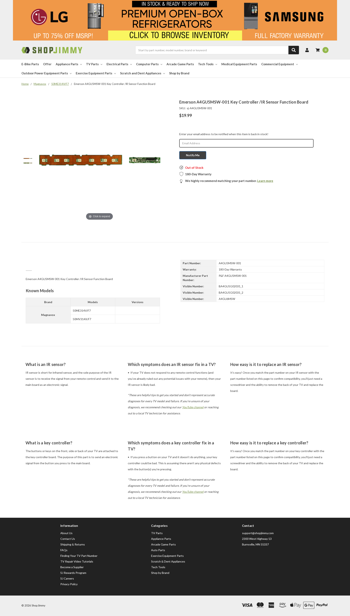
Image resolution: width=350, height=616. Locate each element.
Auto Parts (158, 550)
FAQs (63, 550)
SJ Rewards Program (73, 572)
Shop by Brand (179, 73)
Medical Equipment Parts (239, 64)
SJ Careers (67, 578)
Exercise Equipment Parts (94, 73)
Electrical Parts (117, 64)
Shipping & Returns (72, 544)
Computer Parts (147, 64)
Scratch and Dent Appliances (140, 73)
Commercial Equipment (277, 64)
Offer (47, 64)
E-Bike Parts (30, 64)
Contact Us (67, 538)
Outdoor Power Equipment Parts (44, 73)
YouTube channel (193, 407)
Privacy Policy (69, 584)
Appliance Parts (67, 64)
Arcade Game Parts (180, 64)
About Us (66, 533)
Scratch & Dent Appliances (168, 561)
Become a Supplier (72, 567)
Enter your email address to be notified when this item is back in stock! (223, 134)
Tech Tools (205, 64)
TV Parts (92, 64)
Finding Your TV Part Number (78, 555)
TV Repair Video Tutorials (76, 561)
